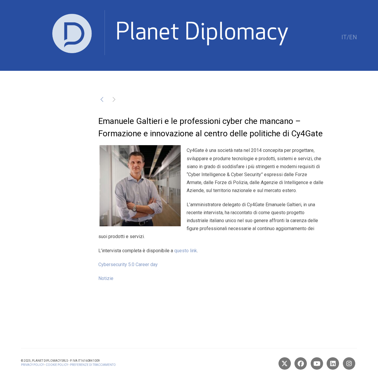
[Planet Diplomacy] (155, 37)
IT (344, 37)
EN (353, 37)
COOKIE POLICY (57, 364)
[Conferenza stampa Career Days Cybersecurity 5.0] (101, 100)
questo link (185, 250)
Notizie (105, 278)
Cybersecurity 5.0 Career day (128, 264)
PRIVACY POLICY (32, 364)
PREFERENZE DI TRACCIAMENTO (93, 364)
